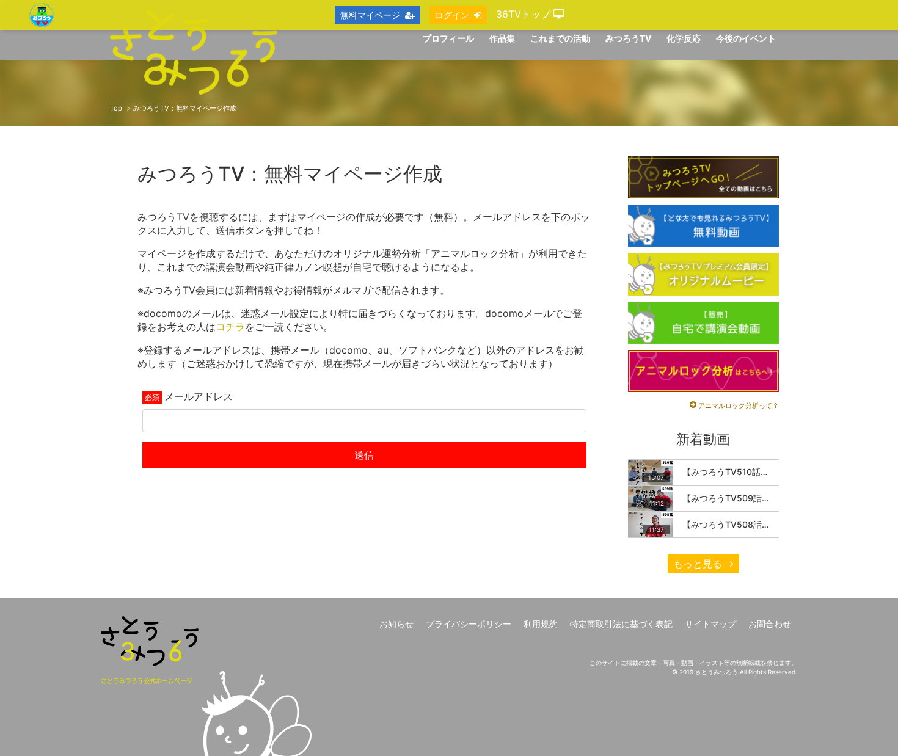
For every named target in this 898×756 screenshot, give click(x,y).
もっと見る (699, 564)
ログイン (452, 15)
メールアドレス (198, 396)
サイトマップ (710, 624)
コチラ (230, 327)
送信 (364, 455)
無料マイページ (370, 15)
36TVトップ (524, 14)
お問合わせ (769, 624)
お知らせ (396, 624)
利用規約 (541, 624)
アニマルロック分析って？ (738, 405)
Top (116, 108)
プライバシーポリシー (468, 624)
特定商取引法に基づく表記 (621, 624)
